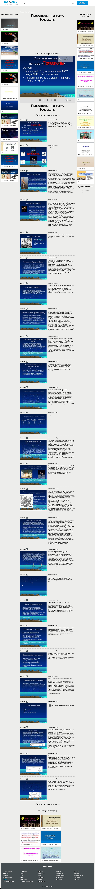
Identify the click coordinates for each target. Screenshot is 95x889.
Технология (77, 877)
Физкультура (41, 881)
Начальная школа (60, 875)
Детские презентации (8, 881)
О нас (81, 190)
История (23, 873)
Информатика (59, 873)
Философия (24, 879)
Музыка (40, 875)
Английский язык (7, 871)
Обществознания (78, 875)
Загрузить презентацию (82, 3)
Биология (58, 871)
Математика (77, 873)
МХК (22, 875)
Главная (22, 12)
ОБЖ (22, 877)
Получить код (66, 57)
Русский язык (59, 877)
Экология (76, 879)
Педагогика (41, 877)
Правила (87, 190)
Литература (41, 873)
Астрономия (24, 871)
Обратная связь (85, 192)
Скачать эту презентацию (47, 53)
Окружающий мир (7, 877)
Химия (40, 879)
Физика (27, 12)
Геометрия (6, 873)
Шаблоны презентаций (27, 881)
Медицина (5, 875)
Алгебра (40, 871)
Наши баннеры (66, 59)
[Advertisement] (47, 35)
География (76, 871)
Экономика (59, 879)
